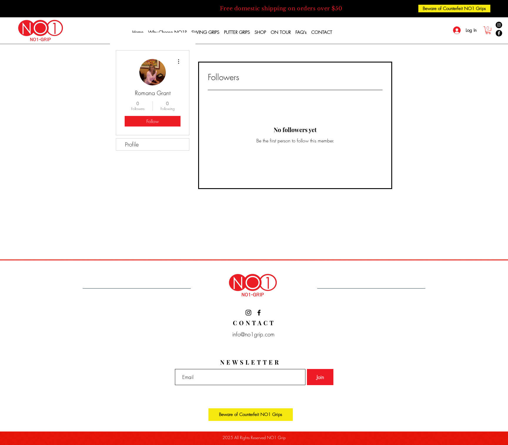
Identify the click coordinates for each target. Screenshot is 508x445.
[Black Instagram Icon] (248, 312)
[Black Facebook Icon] (259, 312)
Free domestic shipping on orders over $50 (281, 8)
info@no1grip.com (252, 334)
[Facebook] (499, 33)
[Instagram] (499, 25)
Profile (132, 144)
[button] (488, 30)
